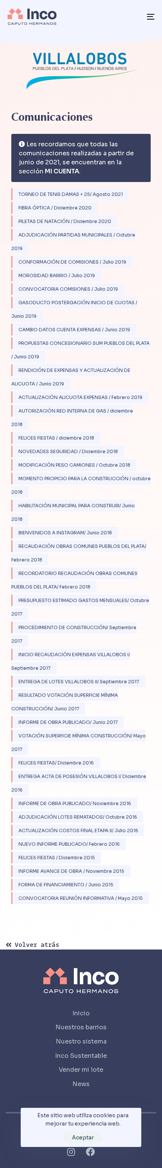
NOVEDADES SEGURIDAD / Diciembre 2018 (68, 451)
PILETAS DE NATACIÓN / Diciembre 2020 (64, 221)
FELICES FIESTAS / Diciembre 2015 (56, 857)
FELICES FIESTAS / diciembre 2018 (56, 438)
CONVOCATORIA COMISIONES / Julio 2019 (68, 289)
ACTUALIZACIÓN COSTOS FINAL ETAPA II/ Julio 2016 (78, 830)
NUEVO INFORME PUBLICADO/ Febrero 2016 (69, 844)
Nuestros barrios (81, 1027)
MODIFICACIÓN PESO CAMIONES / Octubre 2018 (74, 465)
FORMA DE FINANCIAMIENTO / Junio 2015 (65, 884)
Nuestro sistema (81, 1041)
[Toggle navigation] (129, 16)
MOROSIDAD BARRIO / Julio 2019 (56, 275)
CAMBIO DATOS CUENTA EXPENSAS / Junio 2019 (74, 329)
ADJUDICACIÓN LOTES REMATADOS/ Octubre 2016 (77, 817)
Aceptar (83, 1137)
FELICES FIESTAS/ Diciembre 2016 (56, 763)
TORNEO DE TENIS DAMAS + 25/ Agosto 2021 (70, 194)
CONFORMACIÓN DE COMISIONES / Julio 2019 (72, 262)
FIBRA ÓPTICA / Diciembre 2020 (55, 208)
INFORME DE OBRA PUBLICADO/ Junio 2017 (68, 722)
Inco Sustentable (81, 1056)
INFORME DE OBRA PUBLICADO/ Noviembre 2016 (74, 803)
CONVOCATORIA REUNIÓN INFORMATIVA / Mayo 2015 (80, 898)
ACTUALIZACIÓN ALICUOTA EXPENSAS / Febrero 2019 (80, 397)
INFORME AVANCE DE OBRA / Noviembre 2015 (71, 871)
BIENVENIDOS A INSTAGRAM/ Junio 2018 (65, 532)
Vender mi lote (81, 1070)
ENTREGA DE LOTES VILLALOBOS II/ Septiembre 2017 (78, 681)
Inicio (81, 1013)
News (81, 1084)
